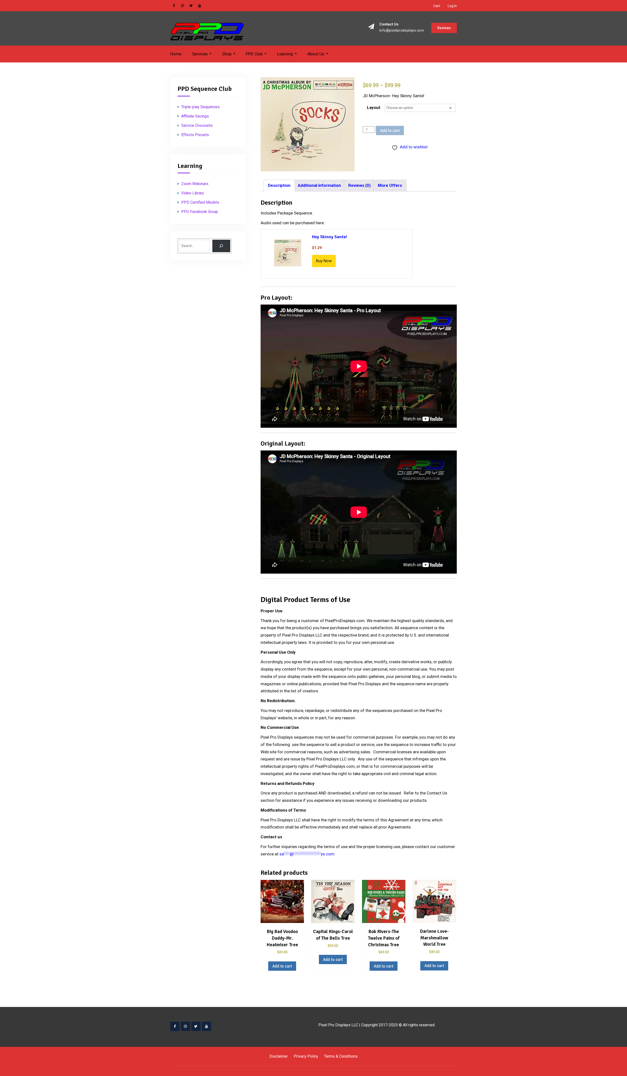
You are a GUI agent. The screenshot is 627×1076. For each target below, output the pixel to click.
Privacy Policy (306, 1056)
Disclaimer (278, 1056)
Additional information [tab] (319, 185)
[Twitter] (196, 1026)
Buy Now (324, 260)
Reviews (444, 28)
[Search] (221, 246)
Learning (285, 53)
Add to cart (390, 130)
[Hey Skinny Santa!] (287, 253)
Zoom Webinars (194, 183)
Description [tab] (279, 185)
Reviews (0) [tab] (359, 185)
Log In (452, 6)
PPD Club (254, 53)
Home (175, 53)
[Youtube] (206, 1026)
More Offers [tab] (390, 185)
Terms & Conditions (341, 1056)
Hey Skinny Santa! (329, 236)
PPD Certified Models (200, 202)
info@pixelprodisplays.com (401, 30)
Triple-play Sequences (200, 107)
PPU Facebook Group (199, 211)
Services (200, 53)
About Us (315, 53)
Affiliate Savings (195, 116)
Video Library (192, 193)
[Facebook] (175, 1026)
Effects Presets (195, 134)
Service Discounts (197, 125)
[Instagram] (185, 1026)
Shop (226, 53)
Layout (373, 107)
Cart (437, 6)
